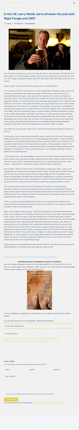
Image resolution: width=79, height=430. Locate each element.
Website (57, 370)
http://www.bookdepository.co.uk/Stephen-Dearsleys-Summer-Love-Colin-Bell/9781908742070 (39, 328)
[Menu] (74, 3)
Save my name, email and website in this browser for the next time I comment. (30, 394)
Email (32, 370)
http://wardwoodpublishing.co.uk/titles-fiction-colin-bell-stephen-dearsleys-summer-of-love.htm (39, 323)
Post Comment (11, 399)
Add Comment (10, 376)
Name (7, 370)
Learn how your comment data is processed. (49, 403)
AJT (23, 419)
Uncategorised (30, 23)
